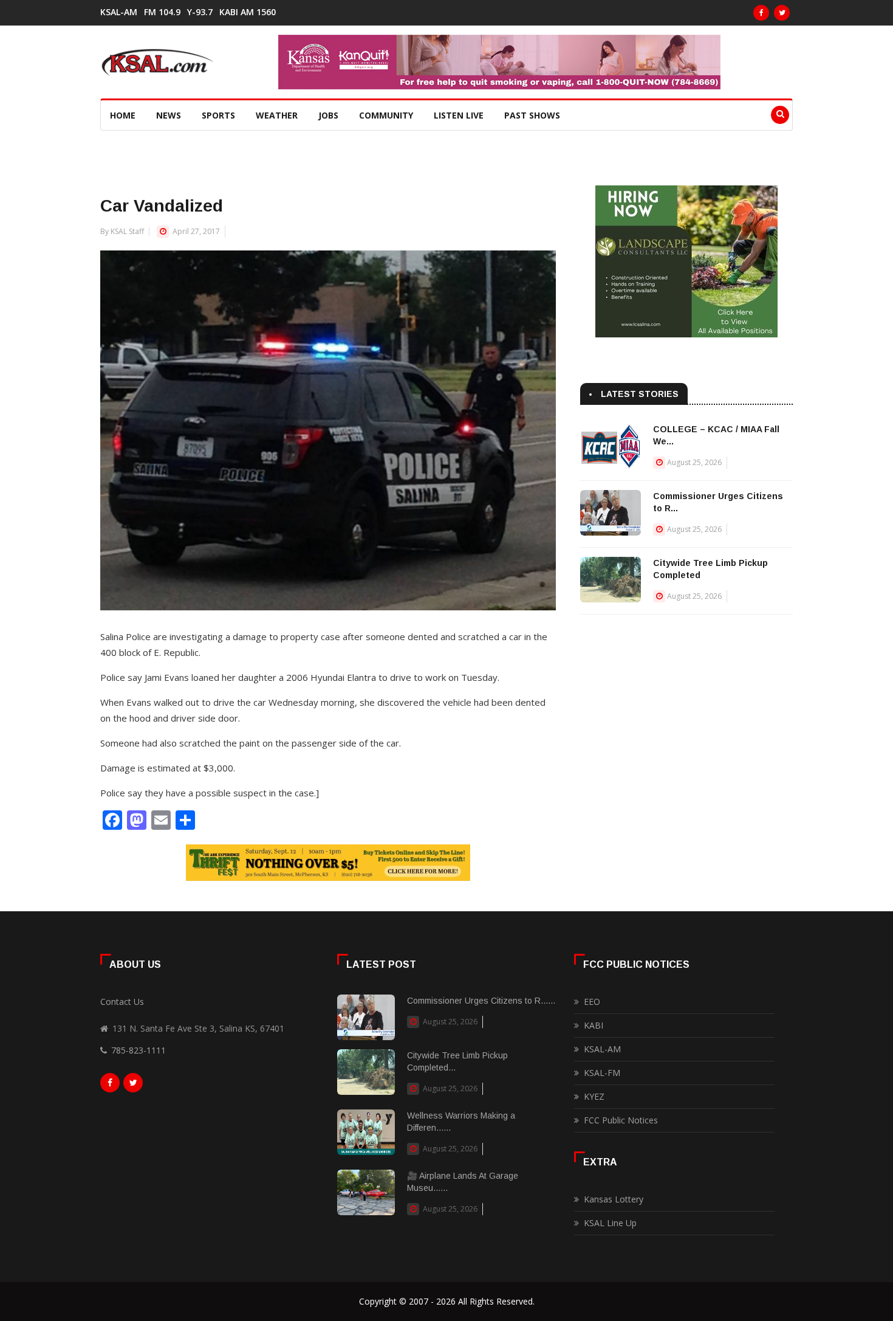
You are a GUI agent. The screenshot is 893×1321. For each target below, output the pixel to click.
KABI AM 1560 (247, 12)
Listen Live (459, 115)
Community (386, 115)
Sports (218, 115)
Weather (277, 115)
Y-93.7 (200, 12)
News (168, 115)
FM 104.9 (162, 12)
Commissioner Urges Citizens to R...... (481, 1000)
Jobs (328, 115)
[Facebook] (761, 13)
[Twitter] (782, 13)
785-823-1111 (138, 1050)
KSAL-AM (118, 12)
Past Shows (532, 115)
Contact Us (122, 1001)
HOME (122, 115)
